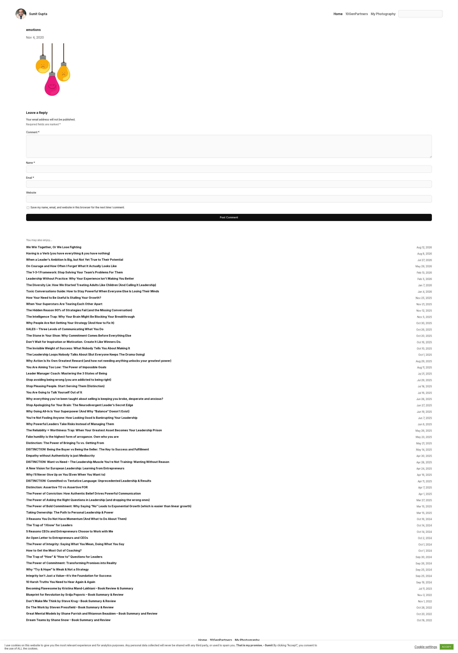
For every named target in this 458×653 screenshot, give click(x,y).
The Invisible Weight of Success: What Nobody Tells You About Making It (78, 348)
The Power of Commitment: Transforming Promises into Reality (71, 563)
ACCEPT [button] (446, 646)
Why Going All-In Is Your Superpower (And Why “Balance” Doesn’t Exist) (78, 411)
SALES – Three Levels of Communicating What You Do (64, 329)
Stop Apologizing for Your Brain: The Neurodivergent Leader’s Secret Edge (79, 405)
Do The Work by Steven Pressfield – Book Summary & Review (70, 607)
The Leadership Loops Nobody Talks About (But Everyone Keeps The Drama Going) (85, 354)
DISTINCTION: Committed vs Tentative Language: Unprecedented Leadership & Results (88, 481)
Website (31, 192)
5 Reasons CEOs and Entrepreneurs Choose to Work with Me (69, 531)
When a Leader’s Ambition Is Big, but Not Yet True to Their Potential (74, 259)
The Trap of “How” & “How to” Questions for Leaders (64, 556)
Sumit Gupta (38, 14)
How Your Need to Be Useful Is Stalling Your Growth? (63, 297)
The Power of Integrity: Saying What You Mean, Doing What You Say (75, 544)
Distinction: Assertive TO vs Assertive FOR (57, 487)
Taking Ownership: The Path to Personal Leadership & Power (69, 512)
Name (30, 162)
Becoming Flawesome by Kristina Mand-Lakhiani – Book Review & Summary (79, 588)
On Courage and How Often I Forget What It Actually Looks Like (71, 266)
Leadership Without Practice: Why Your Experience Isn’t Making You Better (80, 278)
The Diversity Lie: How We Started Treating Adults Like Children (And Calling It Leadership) (91, 285)
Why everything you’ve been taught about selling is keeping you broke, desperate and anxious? (94, 399)
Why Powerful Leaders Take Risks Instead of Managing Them (70, 424)
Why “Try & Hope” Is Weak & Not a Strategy (57, 569)
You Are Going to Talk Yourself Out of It (54, 392)
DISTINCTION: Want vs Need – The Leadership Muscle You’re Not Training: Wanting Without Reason (97, 462)
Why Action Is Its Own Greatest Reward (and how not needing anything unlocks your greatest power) (98, 360)
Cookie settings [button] (426, 647)
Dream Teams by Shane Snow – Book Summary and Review (68, 620)
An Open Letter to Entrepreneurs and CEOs (57, 538)
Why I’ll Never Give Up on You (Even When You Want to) (65, 474)
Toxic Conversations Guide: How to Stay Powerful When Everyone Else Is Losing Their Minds (92, 291)
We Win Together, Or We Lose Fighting (53, 247)
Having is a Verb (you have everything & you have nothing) (68, 253)
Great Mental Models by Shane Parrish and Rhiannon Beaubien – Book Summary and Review (91, 613)
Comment (32, 132)
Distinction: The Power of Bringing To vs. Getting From (65, 443)
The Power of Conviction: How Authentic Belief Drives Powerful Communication (83, 493)
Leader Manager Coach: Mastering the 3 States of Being (66, 373)
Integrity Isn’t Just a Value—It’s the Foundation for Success (68, 575)
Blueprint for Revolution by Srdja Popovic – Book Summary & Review (74, 594)
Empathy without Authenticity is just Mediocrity (60, 455)
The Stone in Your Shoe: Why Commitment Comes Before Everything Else (78, 335)
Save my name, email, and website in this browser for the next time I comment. (78, 207)
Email (30, 177)
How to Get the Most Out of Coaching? (54, 550)
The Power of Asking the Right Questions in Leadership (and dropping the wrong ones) (88, 500)
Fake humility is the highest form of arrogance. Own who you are (72, 436)
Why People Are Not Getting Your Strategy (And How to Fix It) (70, 323)
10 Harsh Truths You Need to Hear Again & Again (60, 582)
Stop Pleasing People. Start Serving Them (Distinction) (65, 386)
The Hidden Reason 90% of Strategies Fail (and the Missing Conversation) (79, 310)
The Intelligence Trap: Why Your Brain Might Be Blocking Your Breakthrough (80, 316)
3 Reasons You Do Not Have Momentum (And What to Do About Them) (76, 519)
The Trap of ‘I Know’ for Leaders (49, 525)
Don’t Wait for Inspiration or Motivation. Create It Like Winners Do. (73, 342)
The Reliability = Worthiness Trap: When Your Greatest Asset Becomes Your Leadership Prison (94, 430)
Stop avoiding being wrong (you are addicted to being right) (68, 379)
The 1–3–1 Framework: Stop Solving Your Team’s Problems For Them (74, 272)
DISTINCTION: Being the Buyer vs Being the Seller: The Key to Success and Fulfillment (87, 449)
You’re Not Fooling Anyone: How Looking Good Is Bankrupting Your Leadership (81, 417)
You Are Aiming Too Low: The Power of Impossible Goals (66, 367)
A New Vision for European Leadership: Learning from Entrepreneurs (75, 468)
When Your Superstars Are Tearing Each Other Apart (64, 304)
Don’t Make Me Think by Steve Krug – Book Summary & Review (71, 601)
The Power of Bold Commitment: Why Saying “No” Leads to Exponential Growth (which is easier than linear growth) (108, 506)
